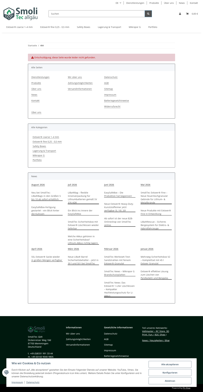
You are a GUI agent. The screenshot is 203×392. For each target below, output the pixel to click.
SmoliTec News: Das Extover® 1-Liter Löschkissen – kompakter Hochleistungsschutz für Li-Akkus (119, 289)
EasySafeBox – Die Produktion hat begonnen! (118, 194)
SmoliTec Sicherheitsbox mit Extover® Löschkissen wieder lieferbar (83, 225)
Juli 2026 (72, 184)
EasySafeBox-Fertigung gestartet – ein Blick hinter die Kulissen (45, 210)
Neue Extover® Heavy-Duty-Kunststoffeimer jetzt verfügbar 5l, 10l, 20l (119, 207)
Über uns (169, 2)
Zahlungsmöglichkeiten (80, 82)
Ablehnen (170, 380)
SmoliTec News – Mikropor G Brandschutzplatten (119, 273)
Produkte (154, 2)
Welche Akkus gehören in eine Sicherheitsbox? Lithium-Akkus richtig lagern (83, 239)
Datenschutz (32, 382)
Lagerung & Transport (44, 150)
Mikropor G (39, 155)
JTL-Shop (186, 388)
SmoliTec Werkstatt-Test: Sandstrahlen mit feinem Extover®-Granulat (117, 260)
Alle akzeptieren (170, 364)
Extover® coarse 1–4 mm (46, 136)
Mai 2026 (145, 184)
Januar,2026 (147, 248)
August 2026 (38, 184)
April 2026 (36, 248)
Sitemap (108, 88)
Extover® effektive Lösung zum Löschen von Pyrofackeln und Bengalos (154, 275)
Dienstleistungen (135, 2)
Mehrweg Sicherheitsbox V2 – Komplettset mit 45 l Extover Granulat (155, 260)
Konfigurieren (170, 372)
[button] (180, 13)
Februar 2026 (111, 248)
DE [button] (117, 2)
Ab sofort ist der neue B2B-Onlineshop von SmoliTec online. (118, 222)
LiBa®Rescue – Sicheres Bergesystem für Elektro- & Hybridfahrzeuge (155, 225)
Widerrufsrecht (112, 106)
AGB (106, 82)
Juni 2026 (109, 184)
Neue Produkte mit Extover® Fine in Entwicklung (156, 212)
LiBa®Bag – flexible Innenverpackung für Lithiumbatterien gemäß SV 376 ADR (82, 197)
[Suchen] (148, 13)
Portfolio (37, 159)
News (182, 2)
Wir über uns (75, 77)
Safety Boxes (39, 146)
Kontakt (194, 2)
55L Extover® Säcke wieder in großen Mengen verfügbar (46, 258)
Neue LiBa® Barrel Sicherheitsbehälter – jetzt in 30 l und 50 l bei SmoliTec (83, 260)
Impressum (17, 382)
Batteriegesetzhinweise (116, 100)
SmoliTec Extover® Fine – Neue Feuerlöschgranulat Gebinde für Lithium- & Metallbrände (154, 197)
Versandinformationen (80, 88)
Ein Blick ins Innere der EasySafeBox (80, 212)
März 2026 (73, 248)
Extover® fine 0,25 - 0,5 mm (47, 141)
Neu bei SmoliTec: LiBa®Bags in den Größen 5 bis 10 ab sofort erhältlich (46, 196)
